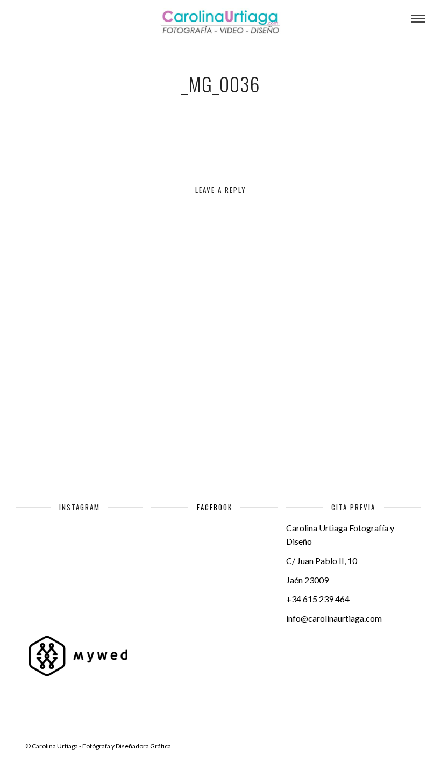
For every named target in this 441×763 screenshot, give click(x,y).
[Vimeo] (63, 19)
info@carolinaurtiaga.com (334, 618)
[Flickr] (49, 19)
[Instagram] (92, 19)
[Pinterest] (78, 19)
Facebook (214, 507)
